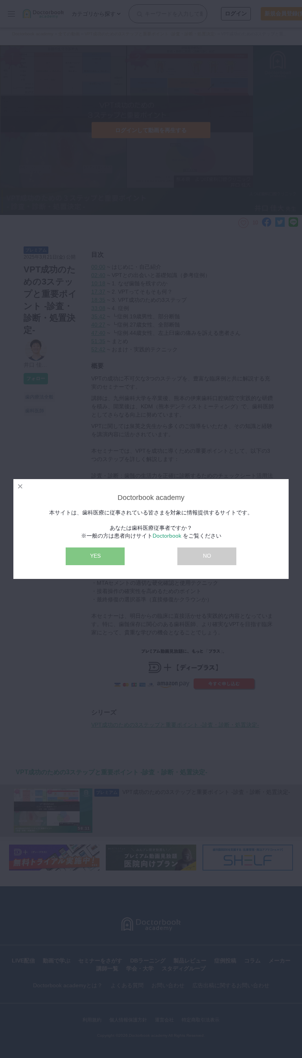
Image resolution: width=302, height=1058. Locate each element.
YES (95, 556)
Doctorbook (167, 536)
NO (207, 556)
